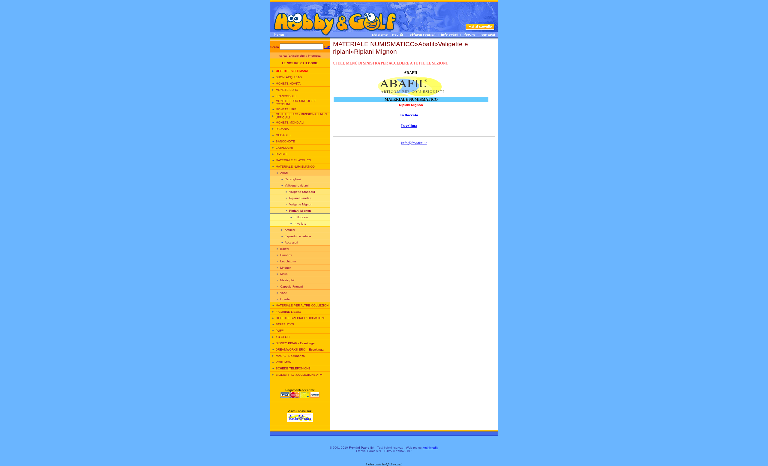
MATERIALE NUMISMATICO (295, 166)
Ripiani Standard (300, 198)
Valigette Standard (302, 191)
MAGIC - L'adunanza (290, 355)
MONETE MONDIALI (290, 122)
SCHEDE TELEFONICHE (293, 368)
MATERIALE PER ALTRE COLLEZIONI (302, 305)
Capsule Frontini (291, 286)
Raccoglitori (293, 179)
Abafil (284, 173)
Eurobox (286, 255)
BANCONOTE (285, 141)
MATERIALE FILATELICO (293, 160)
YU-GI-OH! (283, 337)
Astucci (290, 230)
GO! (327, 47)
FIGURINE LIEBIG (288, 311)
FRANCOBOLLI (286, 96)
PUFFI (280, 330)
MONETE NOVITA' (288, 83)
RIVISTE (282, 154)
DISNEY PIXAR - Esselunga (295, 343)
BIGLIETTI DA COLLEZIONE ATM (299, 374)
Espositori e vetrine (298, 236)
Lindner (285, 267)
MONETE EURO (287, 89)
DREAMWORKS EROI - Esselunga (300, 349)
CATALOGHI (284, 147)
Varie (283, 292)
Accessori (291, 242)
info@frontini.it (414, 143)
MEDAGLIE (284, 135)
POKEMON (283, 362)
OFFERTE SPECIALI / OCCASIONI (300, 318)
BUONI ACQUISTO (289, 77)
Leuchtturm (288, 261)
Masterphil (287, 280)
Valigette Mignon (300, 204)
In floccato (301, 217)
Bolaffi (284, 248)
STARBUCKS (285, 324)
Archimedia (430, 447)
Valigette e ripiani (296, 185)
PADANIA (282, 128)
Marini (284, 274)
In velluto (300, 223)
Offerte (285, 299)
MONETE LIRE (286, 109)
